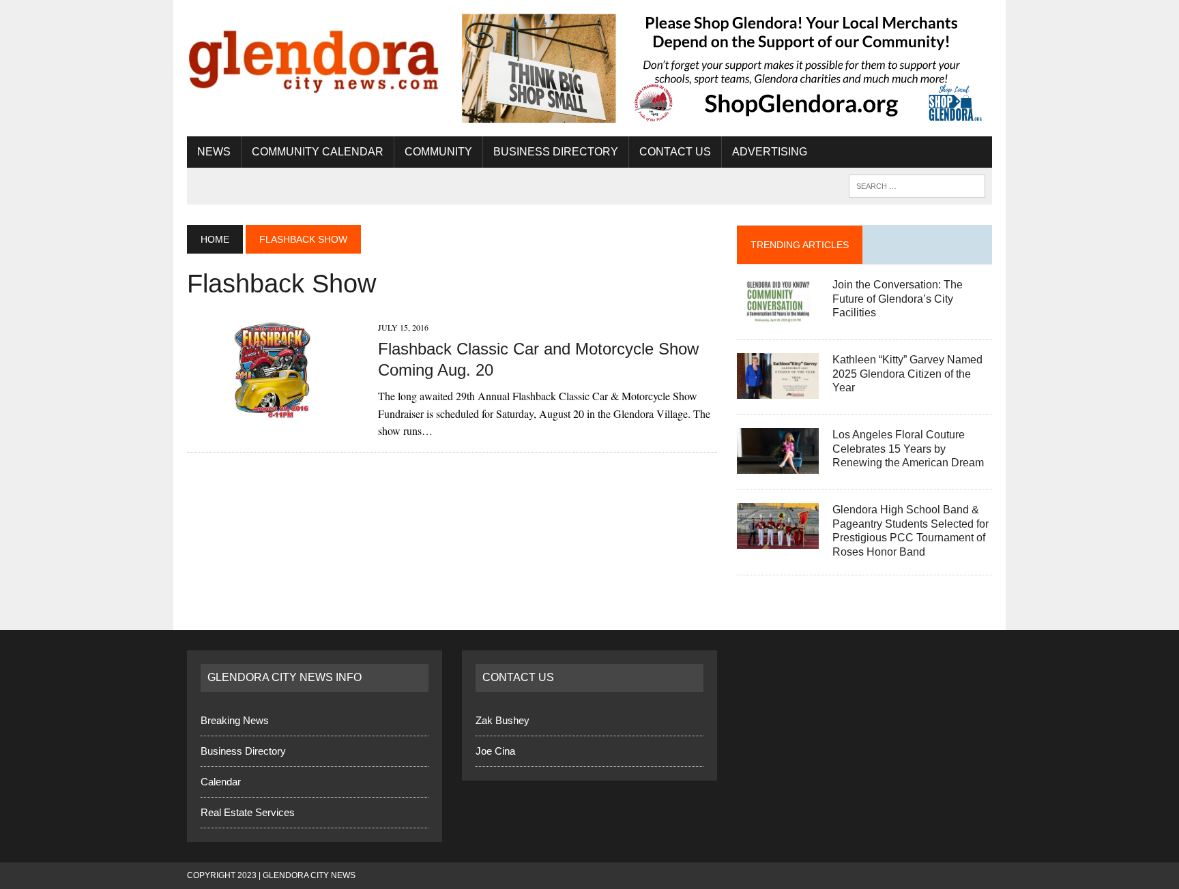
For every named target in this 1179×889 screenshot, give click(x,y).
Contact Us (675, 151)
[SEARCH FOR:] (917, 185)
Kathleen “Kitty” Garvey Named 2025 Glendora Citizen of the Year (907, 374)
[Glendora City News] (314, 56)
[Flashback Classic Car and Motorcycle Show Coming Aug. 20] (275, 412)
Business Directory (555, 151)
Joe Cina (495, 751)
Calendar (221, 781)
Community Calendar (317, 151)
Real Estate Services (248, 812)
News (214, 151)
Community (438, 151)
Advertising (769, 151)
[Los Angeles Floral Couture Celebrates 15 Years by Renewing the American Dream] (778, 464)
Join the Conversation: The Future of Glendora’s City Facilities (897, 299)
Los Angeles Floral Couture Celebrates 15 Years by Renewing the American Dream (908, 449)
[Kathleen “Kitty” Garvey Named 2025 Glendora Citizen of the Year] (778, 389)
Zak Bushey (502, 720)
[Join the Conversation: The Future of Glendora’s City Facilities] (778, 314)
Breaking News (235, 720)
